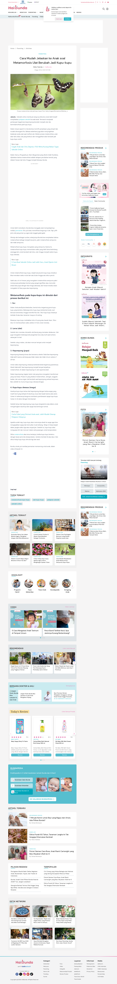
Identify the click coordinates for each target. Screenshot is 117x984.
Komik (45, 976)
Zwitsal (36, 739)
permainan (19, 231)
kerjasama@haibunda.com (87, 2)
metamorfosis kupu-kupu (21, 500)
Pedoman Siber (91, 966)
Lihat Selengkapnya (92, 234)
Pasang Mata (77, 966)
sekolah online (17, 504)
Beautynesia (101, 971)
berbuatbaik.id (78, 964)
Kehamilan (46, 964)
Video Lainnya (69, 607)
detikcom (100, 964)
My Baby (58, 739)
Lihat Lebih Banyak (69, 648)
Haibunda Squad (88, 201)
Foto (61, 964)
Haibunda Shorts (14, 16)
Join (104, 194)
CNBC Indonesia (102, 969)
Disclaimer (90, 969)
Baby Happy (15, 739)
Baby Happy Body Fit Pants (19, 741)
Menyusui (46, 966)
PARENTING (32, 12)
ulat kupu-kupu (38, 500)
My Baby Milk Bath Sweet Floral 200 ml (63, 742)
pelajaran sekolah (25, 120)
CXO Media (101, 976)
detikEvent (77, 971)
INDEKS (79, 12)
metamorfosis (19, 434)
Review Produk (64, 974)
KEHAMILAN (12, 12)
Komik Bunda (25, 16)
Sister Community (99, 201)
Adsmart (76, 969)
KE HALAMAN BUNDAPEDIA (41, 799)
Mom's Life (46, 971)
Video (42, 16)
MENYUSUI (23, 12)
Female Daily (101, 974)
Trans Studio (77, 979)
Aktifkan (67, 19)
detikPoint (77, 974)
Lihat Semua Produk (68, 712)
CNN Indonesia (102, 966)
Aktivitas (29, 48)
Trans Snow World (79, 976)
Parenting (20, 48)
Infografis (62, 969)
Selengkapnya (70, 686)
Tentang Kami (90, 964)
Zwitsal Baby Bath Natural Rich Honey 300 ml (41, 742)
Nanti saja (59, 19)
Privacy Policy (90, 971)
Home (12, 48)
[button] (72, 586)
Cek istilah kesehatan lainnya (93, 496)
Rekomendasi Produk (66, 971)
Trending (35, 16)
